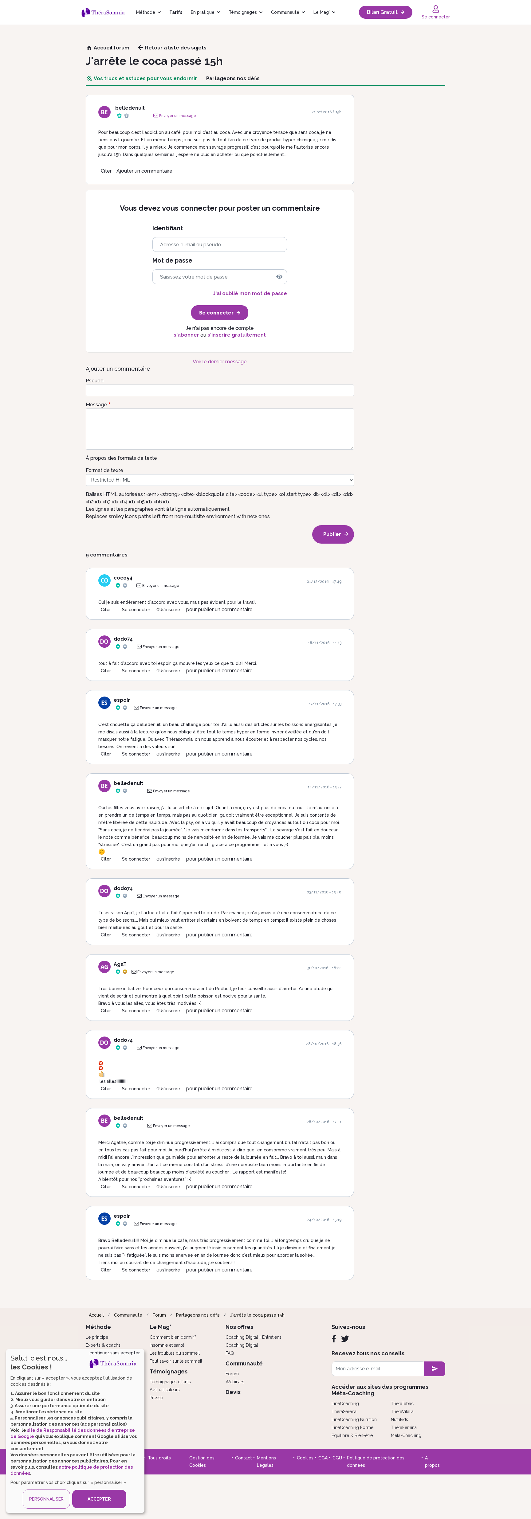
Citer (106, 171)
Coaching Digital (242, 1345)
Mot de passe (172, 260)
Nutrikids (399, 1419)
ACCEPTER (99, 1499)
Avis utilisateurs (165, 1389)
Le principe (97, 1337)
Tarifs (175, 12)
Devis (233, 1392)
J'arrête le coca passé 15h (257, 1315)
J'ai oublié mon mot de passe (250, 293)
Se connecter (136, 609)
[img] (279, 276)
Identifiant (167, 228)
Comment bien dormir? (173, 1337)
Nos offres (239, 1327)
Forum (159, 1315)
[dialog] (75, 1431)
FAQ (230, 1353)
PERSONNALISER (46, 1499)
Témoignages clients (170, 1381)
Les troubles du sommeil (175, 1353)
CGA (323, 1457)
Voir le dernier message (220, 362)
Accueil (96, 1315)
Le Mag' (321, 12)
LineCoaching (345, 1403)
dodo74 (123, 639)
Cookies (305, 1457)
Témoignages (243, 12)
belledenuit (130, 108)
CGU (337, 1457)
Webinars (235, 1381)
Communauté (285, 12)
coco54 (123, 578)
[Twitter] (345, 1339)
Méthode (145, 12)
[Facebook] (334, 1338)
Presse (156, 1397)
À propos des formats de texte (121, 458)
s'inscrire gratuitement (236, 335)
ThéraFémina (404, 1427)
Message (96, 405)
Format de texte (104, 470)
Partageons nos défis (198, 1315)
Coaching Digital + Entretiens (253, 1337)
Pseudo (95, 381)
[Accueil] (106, 12)
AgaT (120, 964)
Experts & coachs (103, 1345)
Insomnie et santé (167, 1345)
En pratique (202, 12)
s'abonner (186, 335)
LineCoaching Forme (352, 1427)
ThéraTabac (402, 1403)
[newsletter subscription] (434, 1368)
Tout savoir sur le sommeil (176, 1361)
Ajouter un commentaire (144, 171)
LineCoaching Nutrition (354, 1419)
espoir (122, 700)
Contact (243, 1457)
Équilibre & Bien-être (352, 1435)
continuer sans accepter (114, 1352)
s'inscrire (171, 609)
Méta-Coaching (406, 1435)
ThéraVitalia (402, 1411)
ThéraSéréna (344, 1411)
